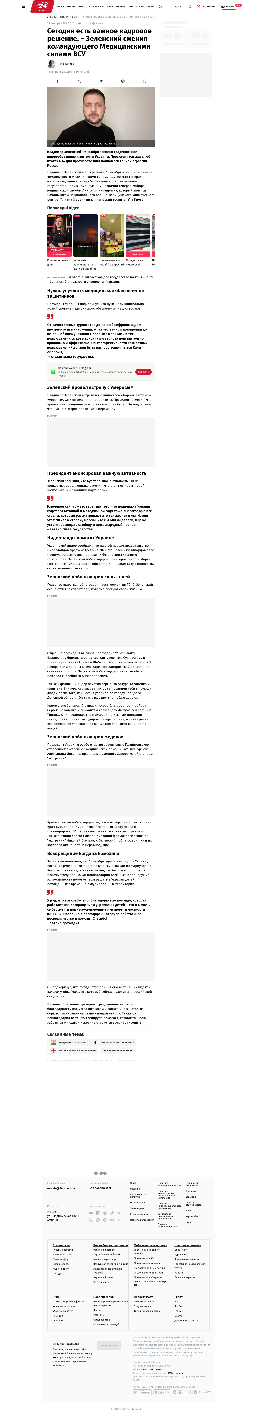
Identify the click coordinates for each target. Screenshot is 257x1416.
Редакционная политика (138, 1196)
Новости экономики (187, 1245)
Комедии (58, 1315)
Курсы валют (181, 1254)
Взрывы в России (103, 1277)
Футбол (178, 1306)
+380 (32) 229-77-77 (153, 1369)
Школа (97, 1310)
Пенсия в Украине (184, 1277)
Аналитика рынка (144, 1301)
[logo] (42, 6)
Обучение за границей (106, 1324)
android (142, 1392)
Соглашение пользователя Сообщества (165, 1216)
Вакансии (191, 1197)
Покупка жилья (142, 1306)
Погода (57, 1273)
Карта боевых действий (107, 1254)
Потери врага (101, 1282)
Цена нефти (181, 1249)
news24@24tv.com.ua (61, 1188)
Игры (151, 6)
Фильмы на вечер (63, 1310)
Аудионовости (61, 1268)
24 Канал (52, 17)
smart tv (181, 1392)
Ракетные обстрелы (104, 1249)
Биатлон (179, 1315)
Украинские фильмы (65, 1306)
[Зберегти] (145, 81)
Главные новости (63, 1249)
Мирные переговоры (105, 1259)
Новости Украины (91, 6)
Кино (56, 1297)
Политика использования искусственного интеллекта (166, 1194)
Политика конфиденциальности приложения (169, 1206)
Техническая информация (193, 1184)
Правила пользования (142, 1220)
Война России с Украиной (110, 1245)
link (91, 1213)
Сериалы (58, 1320)
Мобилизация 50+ (144, 1258)
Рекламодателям (139, 1214)
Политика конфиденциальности (169, 1184)
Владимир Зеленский (76, 71)
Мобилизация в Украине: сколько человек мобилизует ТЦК (151, 1281)
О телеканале (137, 1203)
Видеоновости (61, 1263)
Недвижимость (144, 1297)
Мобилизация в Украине (150, 1245)
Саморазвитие (101, 1319)
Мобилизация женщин (147, 1263)
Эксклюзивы (116, 6)
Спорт (178, 1297)
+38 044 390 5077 (100, 1188)
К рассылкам (109, 1345)
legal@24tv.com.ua (173, 1373)
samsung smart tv (201, 1392)
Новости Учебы (103, 1297)
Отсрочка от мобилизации (149, 1272)
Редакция (135, 1189)
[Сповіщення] (190, 6)
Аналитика (136, 6)
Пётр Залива (66, 64)
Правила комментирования (168, 1225)
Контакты (191, 1191)
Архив (189, 1211)
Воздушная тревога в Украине (110, 1263)
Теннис (178, 1310)
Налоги (178, 1272)
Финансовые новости (186, 1259)
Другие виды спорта (186, 1320)
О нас (133, 1183)
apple (162, 1392)
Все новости (66, 6)
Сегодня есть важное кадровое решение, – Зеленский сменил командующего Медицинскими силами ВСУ (119, 17)
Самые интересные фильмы (69, 1301)
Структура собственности (194, 1204)
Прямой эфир (61, 1259)
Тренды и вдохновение (147, 1310)
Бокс (177, 1301)
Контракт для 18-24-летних (149, 1267)
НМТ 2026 (98, 1315)
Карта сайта (192, 1216)
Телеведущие (137, 1208)
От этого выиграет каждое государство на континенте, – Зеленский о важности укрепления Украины (101, 279)
